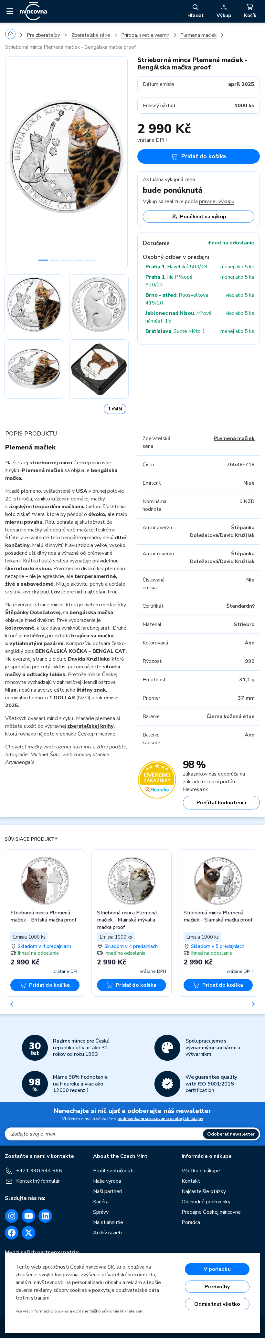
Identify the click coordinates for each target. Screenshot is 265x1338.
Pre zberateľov (43, 35)
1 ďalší (115, 409)
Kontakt (191, 1181)
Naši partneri (107, 1191)
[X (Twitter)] (28, 1233)
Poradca (191, 1222)
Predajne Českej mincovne (211, 1212)
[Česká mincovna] (33, 11)
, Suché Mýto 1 (175, 331)
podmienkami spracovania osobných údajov (160, 1119)
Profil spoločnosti (113, 1170)
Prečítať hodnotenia (221, 802)
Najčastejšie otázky (204, 1191)
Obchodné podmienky (206, 1201)
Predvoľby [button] (217, 1286)
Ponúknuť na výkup (203, 216)
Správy (101, 1212)
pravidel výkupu (216, 201)
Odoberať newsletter (231, 1134)
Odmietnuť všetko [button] (217, 1304)
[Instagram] (11, 1216)
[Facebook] (11, 1233)
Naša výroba (107, 1181)
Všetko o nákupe (201, 1170)
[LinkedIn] (45, 1216)
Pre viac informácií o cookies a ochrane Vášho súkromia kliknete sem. (80, 1311)
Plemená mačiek (198, 35)
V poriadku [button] (217, 1269)
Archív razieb (107, 1232)
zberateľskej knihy (90, 726)
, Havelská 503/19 (176, 266)
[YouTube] (28, 1216)
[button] (14, 162)
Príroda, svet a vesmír (145, 35)
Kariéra (101, 1201)
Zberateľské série (90, 35)
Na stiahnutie (108, 1222)
